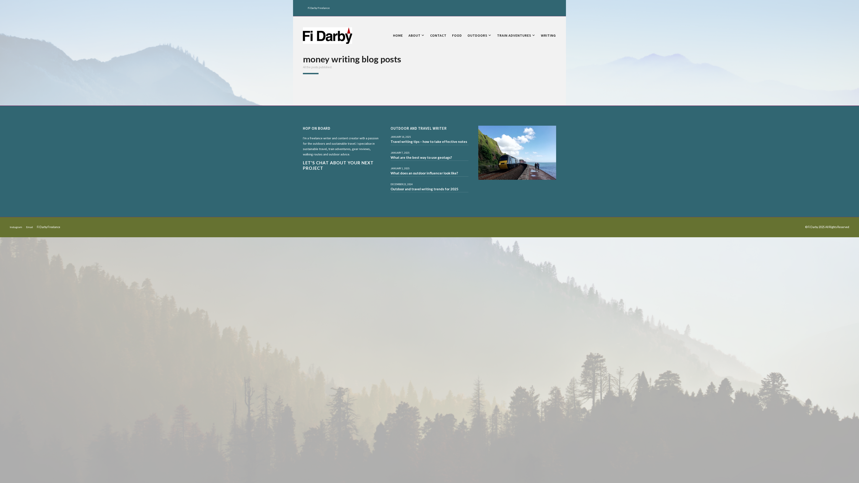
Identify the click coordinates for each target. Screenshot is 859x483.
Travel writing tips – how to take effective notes (429, 142)
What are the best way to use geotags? (421, 157)
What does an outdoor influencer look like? (424, 173)
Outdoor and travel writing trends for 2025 (424, 189)
